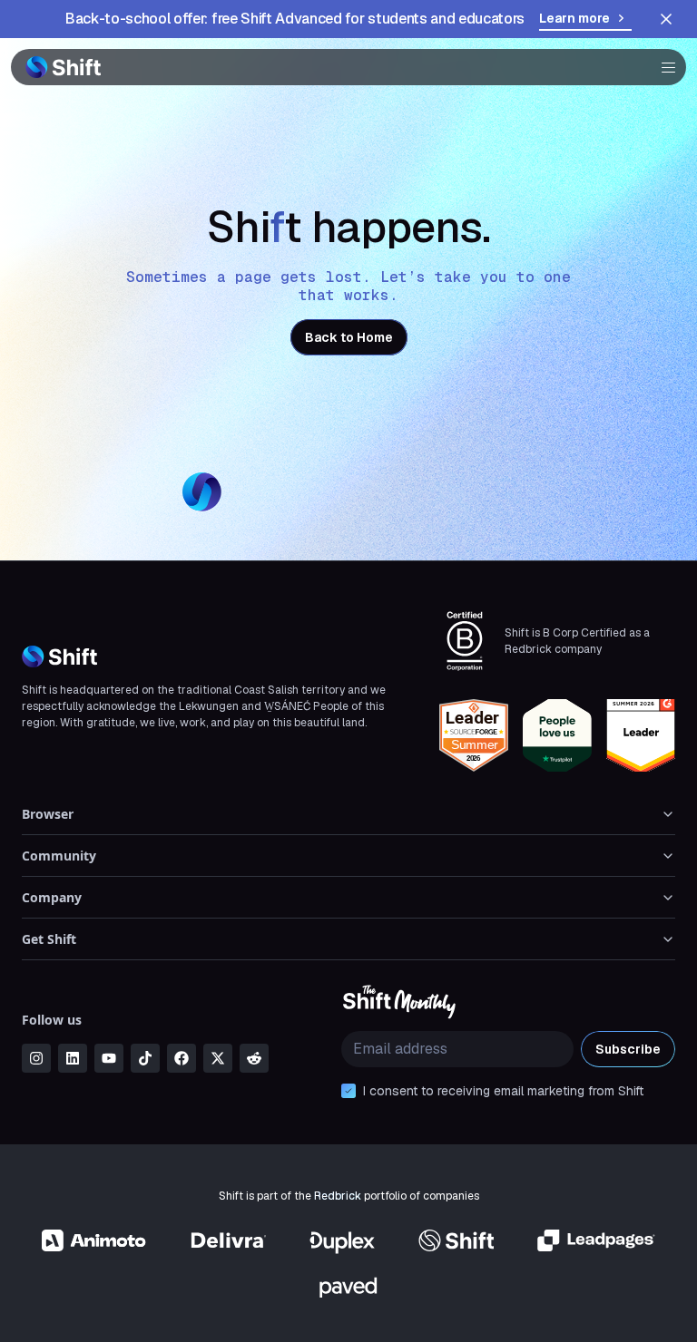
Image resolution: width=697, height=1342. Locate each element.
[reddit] (254, 1058)
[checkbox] (348, 1091)
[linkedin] (72, 1058)
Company (52, 897)
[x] (217, 1058)
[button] (662, 67)
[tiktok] (145, 1058)
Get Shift (49, 939)
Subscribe (628, 1049)
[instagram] (36, 1058)
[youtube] (108, 1058)
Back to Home (349, 337)
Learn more (574, 18)
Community (59, 855)
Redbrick (337, 1196)
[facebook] (181, 1058)
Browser (48, 813)
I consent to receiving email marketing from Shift (503, 1091)
